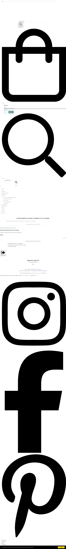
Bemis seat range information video (10, 197)
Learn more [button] (31, 547)
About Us (3, 208)
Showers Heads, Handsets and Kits (30, 221)
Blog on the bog (4, 206)
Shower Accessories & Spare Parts (18, 221)
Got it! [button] (61, 547)
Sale (2, 190)
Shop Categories (9, 221)
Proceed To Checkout (36, 224)
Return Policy (6, 200)
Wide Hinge (4, 194)
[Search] (16, 182)
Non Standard (4, 204)
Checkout (11, 112)
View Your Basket (29, 224)
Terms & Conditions (7, 201)
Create (36, 275)
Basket (6, 112)
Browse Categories (5, 193)
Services (3, 195)
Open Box (3, 191)
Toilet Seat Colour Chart (8, 198)
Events (3, 207)
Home (3, 188)
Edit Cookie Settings (26, 275)
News (3, 210)
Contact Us (4, 211)
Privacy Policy (6, 203)
